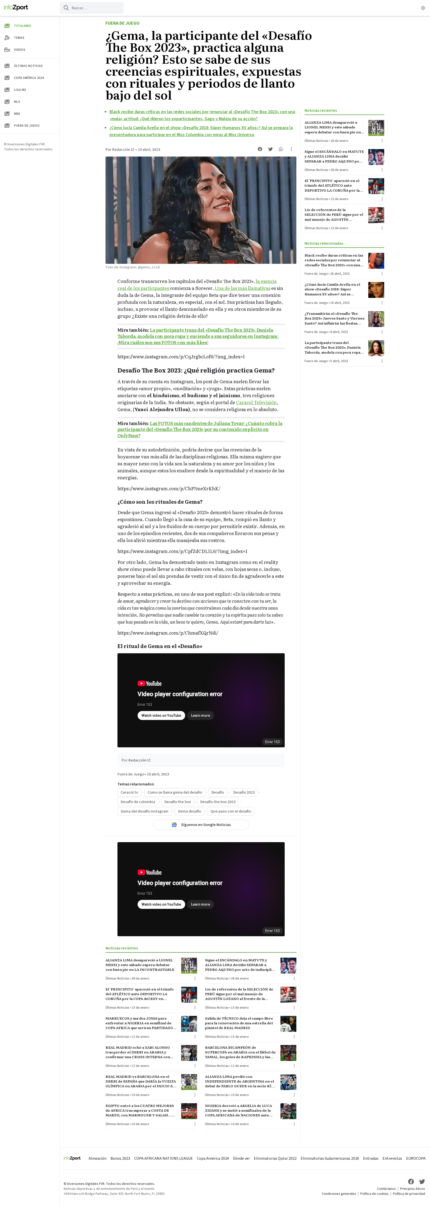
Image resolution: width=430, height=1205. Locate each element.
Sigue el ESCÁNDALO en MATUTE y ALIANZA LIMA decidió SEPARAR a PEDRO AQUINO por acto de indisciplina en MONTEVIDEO (240, 965)
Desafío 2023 (244, 792)
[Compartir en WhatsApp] (281, 149)
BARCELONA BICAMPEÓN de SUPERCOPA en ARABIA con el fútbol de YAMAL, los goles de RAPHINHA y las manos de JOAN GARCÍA (240, 1052)
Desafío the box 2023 (217, 802)
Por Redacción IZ (120, 149)
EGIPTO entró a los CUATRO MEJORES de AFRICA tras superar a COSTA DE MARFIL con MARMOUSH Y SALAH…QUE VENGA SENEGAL (140, 1110)
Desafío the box (177, 802)
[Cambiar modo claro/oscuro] (423, 8)
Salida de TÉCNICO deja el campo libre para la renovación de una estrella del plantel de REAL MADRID (239, 1023)
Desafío (218, 792)
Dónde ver (241, 1158)
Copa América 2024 (213, 1158)
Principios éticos (412, 1188)
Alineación (98, 1158)
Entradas (370, 1158)
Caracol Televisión (256, 402)
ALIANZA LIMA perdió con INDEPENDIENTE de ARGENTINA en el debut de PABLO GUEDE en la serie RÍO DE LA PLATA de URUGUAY (239, 1081)
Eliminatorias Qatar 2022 (275, 1158)
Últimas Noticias (117, 978)
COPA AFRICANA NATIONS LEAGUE (163, 1158)
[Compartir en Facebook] (260, 149)
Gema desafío (189, 811)
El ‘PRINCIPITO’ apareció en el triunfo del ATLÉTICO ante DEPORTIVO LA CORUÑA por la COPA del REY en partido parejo (140, 994)
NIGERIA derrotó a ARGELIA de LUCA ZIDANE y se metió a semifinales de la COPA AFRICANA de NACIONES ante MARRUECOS (238, 1110)
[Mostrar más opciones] (291, 149)
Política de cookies (374, 1193)
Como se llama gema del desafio (175, 792)
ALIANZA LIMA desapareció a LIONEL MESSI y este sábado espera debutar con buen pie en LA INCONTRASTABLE (140, 965)
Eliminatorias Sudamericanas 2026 (330, 1158)
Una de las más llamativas (242, 288)
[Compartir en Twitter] (270, 149)
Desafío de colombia (138, 802)
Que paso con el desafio (231, 811)
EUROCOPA (416, 1158)
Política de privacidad (409, 1193)
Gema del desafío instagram (144, 811)
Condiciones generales (339, 1193)
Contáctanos (386, 1188)
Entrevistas (392, 1158)
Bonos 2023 (120, 1158)
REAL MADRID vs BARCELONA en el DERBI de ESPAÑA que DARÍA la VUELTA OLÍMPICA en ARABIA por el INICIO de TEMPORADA (141, 1081)
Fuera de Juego (123, 23)
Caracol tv (129, 792)
